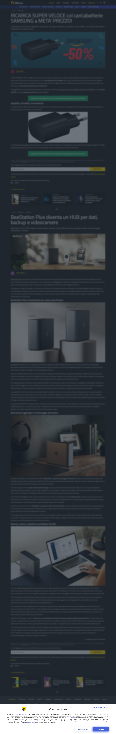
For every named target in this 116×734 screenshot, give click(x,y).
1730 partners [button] (17, 714)
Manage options (83, 729)
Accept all (101, 729)
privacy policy (31, 722)
